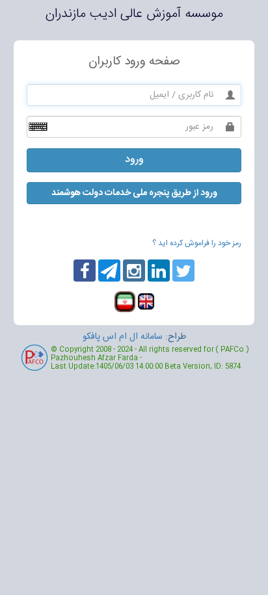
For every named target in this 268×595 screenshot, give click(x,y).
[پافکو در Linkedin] (159, 270)
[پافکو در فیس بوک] (109, 270)
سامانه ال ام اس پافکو (123, 337)
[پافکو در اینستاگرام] (134, 270)
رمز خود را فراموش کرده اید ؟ (196, 243)
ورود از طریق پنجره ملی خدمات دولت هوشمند (134, 193)
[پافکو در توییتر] (183, 270)
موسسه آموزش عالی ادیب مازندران (134, 14)
